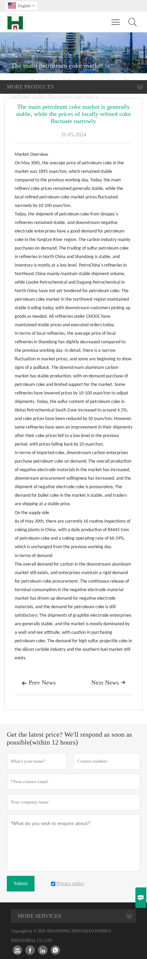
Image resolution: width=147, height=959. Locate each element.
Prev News (39, 682)
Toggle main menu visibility (116, 22)
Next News (108, 682)
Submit (21, 883)
